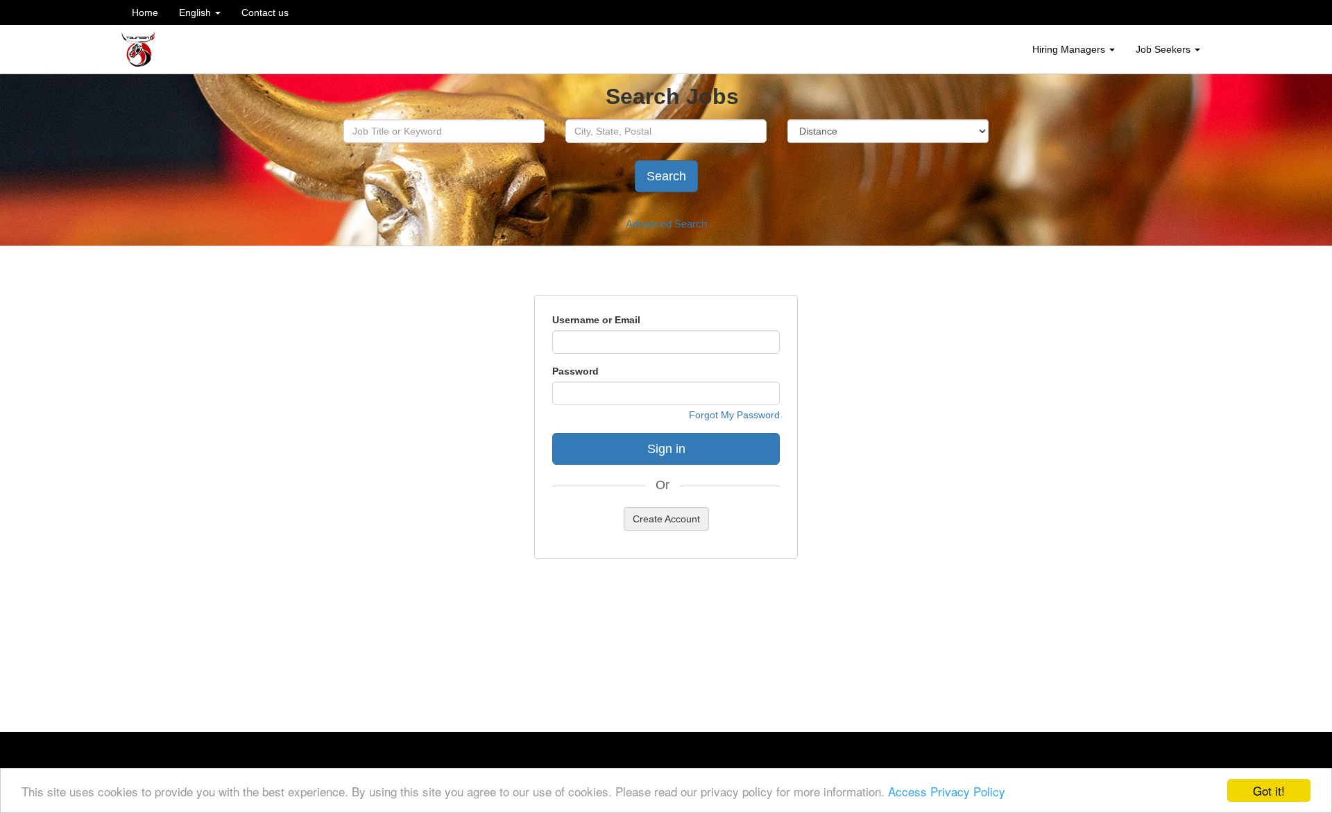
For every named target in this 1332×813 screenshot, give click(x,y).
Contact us (265, 12)
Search (666, 176)
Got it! (1269, 790)
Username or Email (596, 319)
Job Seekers (1164, 49)
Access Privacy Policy (946, 791)
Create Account (666, 518)
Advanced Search (666, 224)
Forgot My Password (734, 414)
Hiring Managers (1070, 49)
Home (145, 12)
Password (575, 371)
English (196, 12)
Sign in (666, 449)
